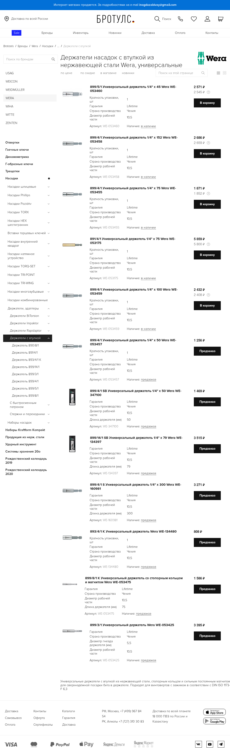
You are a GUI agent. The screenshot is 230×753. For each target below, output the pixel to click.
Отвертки (12, 142)
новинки (128, 73)
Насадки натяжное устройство (21, 256)
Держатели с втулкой (25, 338)
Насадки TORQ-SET (21, 266)
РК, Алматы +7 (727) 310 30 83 (123, 721)
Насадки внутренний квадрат (23, 244)
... (58, 46)
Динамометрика (17, 157)
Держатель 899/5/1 (25, 388)
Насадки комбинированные (28, 300)
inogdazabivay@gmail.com (158, 5)
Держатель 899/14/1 (25, 367)
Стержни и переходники (27, 414)
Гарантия (68, 718)
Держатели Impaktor (24, 323)
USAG (10, 73)
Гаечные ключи (17, 150)
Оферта (39, 718)
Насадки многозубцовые (26, 292)
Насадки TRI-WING (21, 283)
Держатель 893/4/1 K (26, 360)
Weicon (12, 81)
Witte (10, 115)
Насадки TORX (18, 212)
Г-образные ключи (19, 164)
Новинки (115, 33)
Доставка (148, 33)
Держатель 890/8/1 (25, 345)
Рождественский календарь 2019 (26, 461)
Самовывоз (13, 718)
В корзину (207, 103)
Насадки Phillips (19, 195)
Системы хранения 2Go (22, 451)
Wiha (9, 106)
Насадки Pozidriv (19, 204)
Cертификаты (43, 725)
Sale (17, 33)
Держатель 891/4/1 (25, 353)
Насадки (11, 178)
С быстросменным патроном (23, 405)
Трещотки (12, 171)
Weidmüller (15, 90)
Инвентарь (80, 33)
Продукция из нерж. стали (24, 437)
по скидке (87, 73)
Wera (10, 98)
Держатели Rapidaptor (25, 331)
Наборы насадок (20, 422)
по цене (66, 73)
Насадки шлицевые (22, 187)
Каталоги (68, 711)
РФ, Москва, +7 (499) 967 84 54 (122, 713)
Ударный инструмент (20, 444)
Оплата (180, 33)
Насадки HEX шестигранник (18, 223)
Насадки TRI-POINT (21, 275)
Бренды (47, 33)
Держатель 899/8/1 (25, 396)
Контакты (212, 33)
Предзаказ (207, 351)
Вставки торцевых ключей (27, 233)
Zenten (11, 123)
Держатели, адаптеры (23, 308)
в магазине (108, 73)
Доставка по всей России (29, 19)
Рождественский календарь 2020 (26, 472)
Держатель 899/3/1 (25, 374)
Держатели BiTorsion (24, 316)
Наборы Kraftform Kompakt (25, 430)
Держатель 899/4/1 (25, 381)
